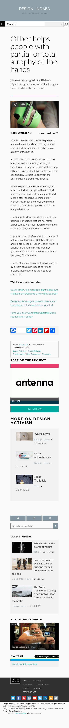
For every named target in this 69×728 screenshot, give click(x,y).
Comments (46, 354)
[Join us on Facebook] (34, 518)
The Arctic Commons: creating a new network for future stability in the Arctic (34, 593)
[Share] (52, 330)
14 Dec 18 (23, 344)
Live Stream (34, 409)
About (26, 680)
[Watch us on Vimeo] (40, 698)
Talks (37, 486)
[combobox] (54, 24)
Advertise (28, 684)
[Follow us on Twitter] (18, 518)
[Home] (34, 9)
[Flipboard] (46, 330)
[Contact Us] (56, 698)
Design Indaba (20, 713)
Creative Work (19, 354)
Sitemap (38, 688)
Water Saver (42, 434)
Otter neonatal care (43, 455)
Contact (38, 680)
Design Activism (19, 350)
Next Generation (33, 354)
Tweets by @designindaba (24, 663)
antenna (16, 400)
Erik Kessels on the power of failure (44, 545)
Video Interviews (21, 578)
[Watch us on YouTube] (35, 698)
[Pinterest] (34, 330)
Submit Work (42, 684)
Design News (42, 439)
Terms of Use (29, 692)
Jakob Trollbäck (40, 478)
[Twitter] (29, 330)
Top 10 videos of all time (23, 646)
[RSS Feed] (51, 698)
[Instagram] (29, 698)
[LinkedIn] (40, 330)
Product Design (34, 350)
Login (26, 688)
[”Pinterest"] (50, 518)
